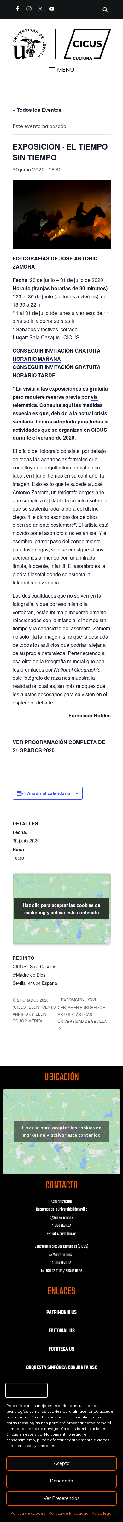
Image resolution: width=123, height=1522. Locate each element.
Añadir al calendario (48, 793)
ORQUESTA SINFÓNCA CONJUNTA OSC (61, 1368)
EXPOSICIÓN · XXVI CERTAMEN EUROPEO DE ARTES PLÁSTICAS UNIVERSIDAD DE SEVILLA (82, 1010)
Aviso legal (102, 1513)
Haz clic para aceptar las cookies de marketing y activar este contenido (61, 908)
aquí (67, 405)
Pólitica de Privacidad (69, 1513)
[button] (61, 70)
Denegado (61, 1481)
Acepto (62, 1463)
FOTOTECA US (61, 1349)
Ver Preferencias (62, 1498)
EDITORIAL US (62, 1331)
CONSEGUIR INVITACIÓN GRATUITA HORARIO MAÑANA (57, 354)
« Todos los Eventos (37, 109)
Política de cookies (27, 1513)
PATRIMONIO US (61, 1313)
